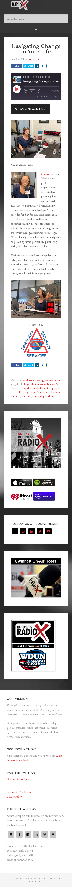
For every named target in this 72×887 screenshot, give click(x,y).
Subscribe (42, 96)
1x (32, 91)
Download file (32, 108)
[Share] (37, 66)
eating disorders (47, 384)
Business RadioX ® (36, 5)
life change (24, 392)
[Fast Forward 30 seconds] (38, 91)
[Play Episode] (16, 89)
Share (55, 96)
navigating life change (45, 396)
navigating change (24, 396)
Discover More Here (18, 779)
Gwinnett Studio (53, 380)
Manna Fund (48, 174)
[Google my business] (28, 834)
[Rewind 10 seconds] (26, 91)
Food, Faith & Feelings (33, 380)
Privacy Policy (14, 796)
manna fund (35, 392)
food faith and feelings (44, 388)
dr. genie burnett (31, 384)
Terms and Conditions (19, 792)
